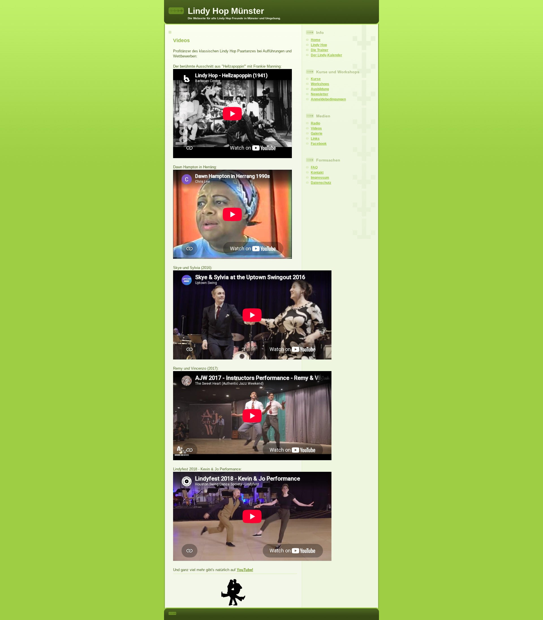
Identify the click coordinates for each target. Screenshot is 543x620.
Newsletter (319, 94)
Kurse (316, 79)
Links (315, 139)
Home (315, 40)
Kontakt (317, 173)
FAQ (314, 167)
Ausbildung (320, 89)
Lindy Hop (319, 45)
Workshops (320, 84)
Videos (316, 128)
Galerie (316, 133)
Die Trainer (319, 50)
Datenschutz (321, 183)
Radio (315, 123)
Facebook (319, 144)
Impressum (320, 178)
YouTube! (245, 570)
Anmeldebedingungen (328, 99)
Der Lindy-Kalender (326, 55)
